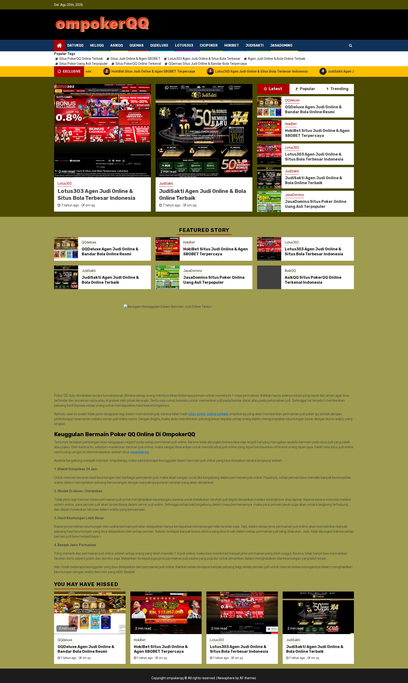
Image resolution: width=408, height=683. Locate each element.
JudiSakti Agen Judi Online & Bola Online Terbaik (346, 71)
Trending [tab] (339, 89)
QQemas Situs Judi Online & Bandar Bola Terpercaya (208, 63)
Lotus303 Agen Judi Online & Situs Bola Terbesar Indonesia (241, 71)
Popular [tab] (307, 89)
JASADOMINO (281, 46)
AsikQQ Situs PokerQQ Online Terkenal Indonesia (313, 280)
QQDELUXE (159, 46)
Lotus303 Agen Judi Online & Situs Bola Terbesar (204, 59)
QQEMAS (136, 46)
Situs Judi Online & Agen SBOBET (135, 59)
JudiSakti (65, 183)
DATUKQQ (75, 46)
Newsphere (226, 678)
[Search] (350, 45)
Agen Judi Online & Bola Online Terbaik (276, 59)
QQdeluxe (292, 100)
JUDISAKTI (255, 46)
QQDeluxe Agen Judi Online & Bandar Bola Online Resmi (313, 109)
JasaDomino (168, 183)
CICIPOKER (209, 46)
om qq (90, 205)
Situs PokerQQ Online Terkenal (138, 63)
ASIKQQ (116, 46)
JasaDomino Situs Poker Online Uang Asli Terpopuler (199, 194)
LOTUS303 (184, 46)
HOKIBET (231, 46)
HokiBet (291, 124)
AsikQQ (290, 271)
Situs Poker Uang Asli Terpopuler (83, 63)
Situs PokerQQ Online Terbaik (81, 59)
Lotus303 (292, 147)
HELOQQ (97, 46)
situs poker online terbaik (208, 414)
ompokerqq (139, 452)
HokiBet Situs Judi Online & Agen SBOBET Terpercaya (133, 71)
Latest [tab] (275, 89)
